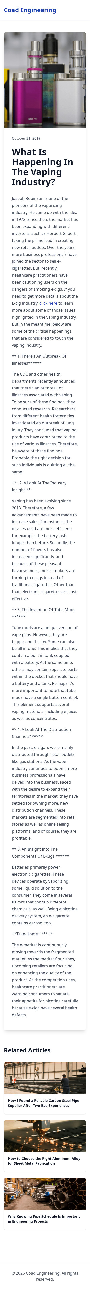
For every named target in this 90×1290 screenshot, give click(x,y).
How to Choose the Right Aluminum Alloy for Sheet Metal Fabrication (44, 1161)
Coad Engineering (30, 10)
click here (49, 303)
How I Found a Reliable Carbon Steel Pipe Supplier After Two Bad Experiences (43, 1103)
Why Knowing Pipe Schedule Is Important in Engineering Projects (44, 1219)
